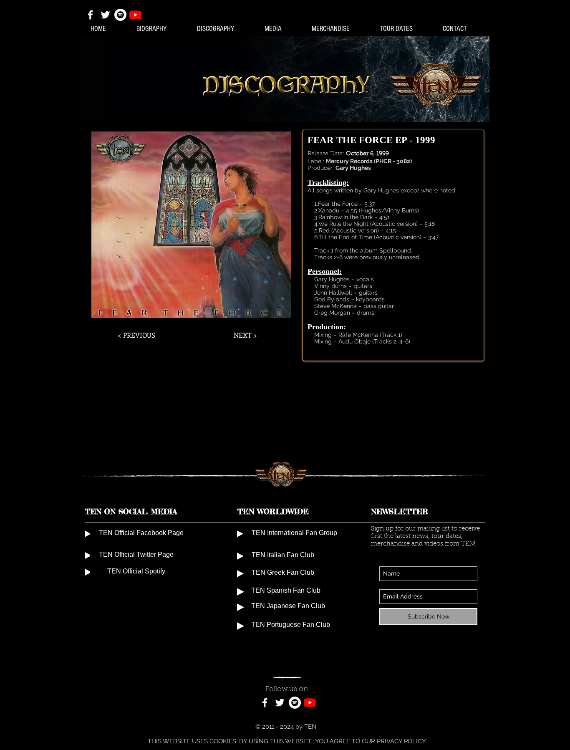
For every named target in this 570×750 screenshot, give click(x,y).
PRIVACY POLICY (401, 741)
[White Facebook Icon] (90, 15)
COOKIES (222, 741)
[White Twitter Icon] (105, 15)
